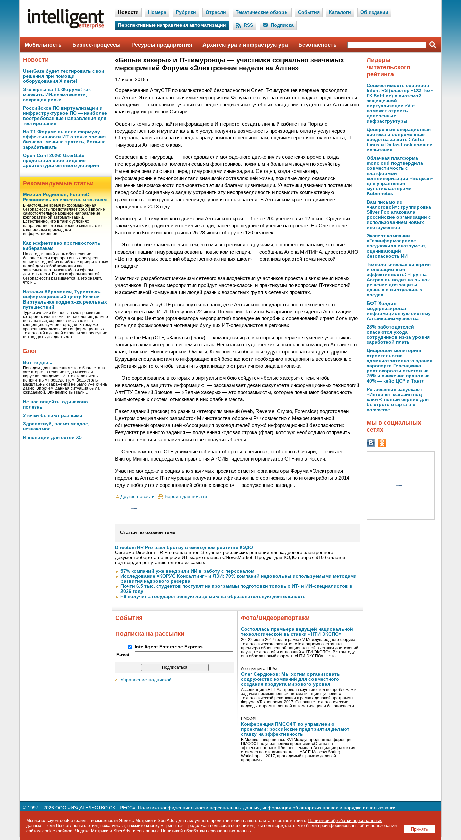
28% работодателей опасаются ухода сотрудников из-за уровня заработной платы (398, 334)
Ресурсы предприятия (161, 45)
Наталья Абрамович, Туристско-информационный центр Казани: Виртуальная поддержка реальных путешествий (65, 299)
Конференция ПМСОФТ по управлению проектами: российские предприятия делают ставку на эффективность (295, 729)
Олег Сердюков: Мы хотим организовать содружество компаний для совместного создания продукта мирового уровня (290, 679)
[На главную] (66, 27)
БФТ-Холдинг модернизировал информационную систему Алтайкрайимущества (399, 311)
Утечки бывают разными (52, 415)
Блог (30, 351)
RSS (248, 25)
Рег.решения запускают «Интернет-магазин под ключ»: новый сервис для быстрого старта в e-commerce (398, 399)
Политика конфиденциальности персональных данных (199, 807)
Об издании (374, 12)
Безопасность (317, 45)
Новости (128, 12)
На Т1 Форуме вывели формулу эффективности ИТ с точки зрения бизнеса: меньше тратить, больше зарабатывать (64, 139)
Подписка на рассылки (149, 633)
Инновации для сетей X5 (52, 437)
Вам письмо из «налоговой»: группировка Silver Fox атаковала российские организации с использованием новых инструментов (399, 215)
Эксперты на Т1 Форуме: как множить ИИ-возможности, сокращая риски (57, 94)
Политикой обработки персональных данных (206, 830)
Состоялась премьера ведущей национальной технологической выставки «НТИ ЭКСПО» (297, 632)
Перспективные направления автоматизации (172, 25)
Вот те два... (37, 362)
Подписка (282, 25)
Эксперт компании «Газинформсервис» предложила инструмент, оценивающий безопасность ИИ (396, 246)
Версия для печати (186, 496)
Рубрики (186, 12)
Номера (157, 12)
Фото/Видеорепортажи (275, 617)
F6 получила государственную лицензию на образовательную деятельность (213, 596)
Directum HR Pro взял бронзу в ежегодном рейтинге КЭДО (184, 547)
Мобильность (43, 45)
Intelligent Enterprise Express (169, 646)
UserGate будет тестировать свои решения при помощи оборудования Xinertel (63, 76)
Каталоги (340, 12)
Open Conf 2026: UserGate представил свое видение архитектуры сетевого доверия (61, 160)
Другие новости (137, 496)
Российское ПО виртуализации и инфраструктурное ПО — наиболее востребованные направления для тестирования (65, 116)
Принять (419, 829)
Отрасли (216, 12)
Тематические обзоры (262, 12)
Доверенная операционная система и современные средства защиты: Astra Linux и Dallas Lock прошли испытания (400, 139)
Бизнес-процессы (96, 45)
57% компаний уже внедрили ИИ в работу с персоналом (187, 571)
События (309, 12)
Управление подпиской (146, 679)
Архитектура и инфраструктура (245, 45)
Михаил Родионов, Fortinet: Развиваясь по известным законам (65, 197)
